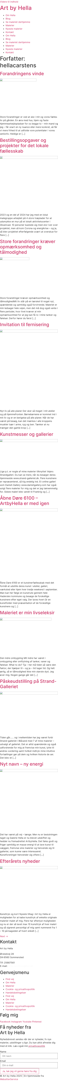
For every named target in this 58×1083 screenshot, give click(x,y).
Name (3, 1051)
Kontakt (10, 32)
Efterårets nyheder (20, 861)
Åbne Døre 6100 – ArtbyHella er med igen (24, 500)
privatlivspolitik (37, 1046)
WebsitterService (9, 1079)
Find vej (10, 979)
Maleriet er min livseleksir (27, 612)
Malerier (10, 25)
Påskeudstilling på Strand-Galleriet (28, 683)
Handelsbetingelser (16, 992)
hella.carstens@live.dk (20, 966)
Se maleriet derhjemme (18, 22)
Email (3, 1061)
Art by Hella (16, 7)
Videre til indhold (9, 1)
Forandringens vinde (22, 73)
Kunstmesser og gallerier (26, 434)
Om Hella (10, 15)
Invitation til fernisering (24, 324)
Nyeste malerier (14, 28)
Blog (8, 18)
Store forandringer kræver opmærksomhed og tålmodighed (27, 247)
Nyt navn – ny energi (21, 764)
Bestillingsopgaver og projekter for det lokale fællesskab (24, 145)
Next (4, 936)
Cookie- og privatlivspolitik (20, 989)
